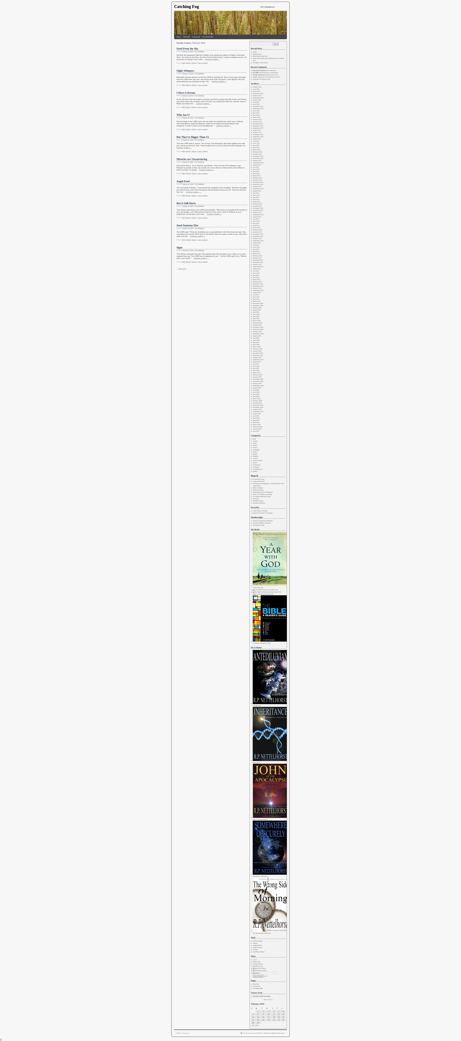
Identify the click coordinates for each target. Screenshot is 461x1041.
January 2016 (257, 154)
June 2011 (256, 273)
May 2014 (256, 197)
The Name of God (264, 79)
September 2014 (258, 189)
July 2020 (256, 102)
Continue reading (212, 59)
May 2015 (256, 171)
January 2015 (257, 180)
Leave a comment (203, 63)
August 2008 (257, 336)
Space (255, 463)
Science (255, 458)
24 (268, 1020)
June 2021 (256, 89)
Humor (255, 447)
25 (274, 1020)
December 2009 (258, 303)
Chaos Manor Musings (260, 511)
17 (268, 1017)
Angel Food (182, 181)
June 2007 (256, 366)
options (265, 976)
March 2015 (257, 176)
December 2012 (258, 234)
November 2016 (258, 135)
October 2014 (257, 186)
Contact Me (196, 37)
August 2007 (257, 362)
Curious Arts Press (259, 481)
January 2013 (257, 232)
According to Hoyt (258, 479)
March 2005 (257, 425)
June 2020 (256, 104)
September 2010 (258, 290)
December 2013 (258, 208)
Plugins (255, 943)
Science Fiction (258, 460)
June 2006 (256, 392)
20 (283, 1017)
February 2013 (257, 230)
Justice (255, 52)
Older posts (181, 269)
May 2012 (256, 249)
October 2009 (257, 308)
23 (263, 1020)
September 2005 (258, 412)
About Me (186, 37)
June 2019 (256, 111)
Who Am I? (183, 114)
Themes (255, 950)
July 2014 (256, 193)
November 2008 (258, 329)
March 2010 (257, 301)
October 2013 (257, 212)
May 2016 (256, 145)
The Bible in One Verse (260, 63)
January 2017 (257, 132)
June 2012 (256, 247)
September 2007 (258, 360)
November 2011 (258, 262)
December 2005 (258, 405)
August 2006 (257, 388)
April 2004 (256, 431)
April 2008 (256, 344)
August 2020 (257, 100)
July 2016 (256, 141)
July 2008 (256, 338)
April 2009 (256, 318)
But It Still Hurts (186, 203)
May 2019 (256, 113)
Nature (255, 452)
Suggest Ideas (257, 945)
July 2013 (256, 219)
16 (263, 1017)
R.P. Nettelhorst (199, 51)
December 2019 (258, 106)
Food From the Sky (187, 48)
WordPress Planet (258, 952)
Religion (188, 63)
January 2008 (257, 351)
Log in (255, 960)
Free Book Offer (207, 37)
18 (274, 1017)
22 (258, 1020)
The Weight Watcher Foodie (262, 496)
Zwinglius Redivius (259, 503)
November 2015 (258, 158)
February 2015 (257, 178)
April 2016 (256, 147)
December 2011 (258, 260)
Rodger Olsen (257, 77)
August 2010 (257, 292)
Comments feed (258, 964)
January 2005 (257, 429)
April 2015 (256, 173)
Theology (194, 63)
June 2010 (256, 297)
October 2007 (257, 357)
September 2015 (258, 163)
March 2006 (257, 399)
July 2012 (256, 245)
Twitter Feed (256, 993)
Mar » (257, 1025)
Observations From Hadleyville (263, 492)
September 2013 (258, 215)
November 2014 (258, 184)
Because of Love (272, 75)
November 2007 (258, 355)
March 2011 (256, 280)
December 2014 (258, 182)
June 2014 (256, 195)
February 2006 (257, 401)
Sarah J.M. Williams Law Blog (262, 494)
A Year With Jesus (272, 590)
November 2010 (258, 286)
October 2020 (257, 96)
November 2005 (258, 407)
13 (283, 1014)
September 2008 (258, 334)
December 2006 (258, 379)
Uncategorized (257, 469)
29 (258, 1023)
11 (274, 1014)
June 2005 (256, 418)
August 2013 (257, 217)
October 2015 (257, 160)
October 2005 (257, 409)
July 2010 (256, 295)
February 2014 (257, 204)
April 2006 (256, 396)
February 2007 (257, 375)
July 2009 (256, 312)
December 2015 (258, 156)
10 (268, 1014)
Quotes (255, 454)
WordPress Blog (258, 501)
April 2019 (256, 115)
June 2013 (256, 221)
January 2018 (257, 122)
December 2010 (258, 284)
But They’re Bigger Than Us (192, 137)
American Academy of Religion (263, 521)
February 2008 (257, 349)
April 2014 (256, 199)
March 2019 (257, 117)
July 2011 (256, 271)
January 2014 (257, 206)
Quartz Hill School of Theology (263, 513)
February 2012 (257, 256)
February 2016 (257, 152)
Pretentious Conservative (270, 73)
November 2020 (258, 93)
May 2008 (256, 342)
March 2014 (257, 202)
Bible (183, 63)
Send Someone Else (187, 225)
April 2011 (256, 277)
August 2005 (257, 414)
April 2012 (256, 251)
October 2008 (257, 331)
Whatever (256, 499)
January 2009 (257, 325)
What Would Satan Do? (260, 56)
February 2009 (257, 323)
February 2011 (257, 282)
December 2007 (258, 353)
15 (258, 1017)
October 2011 (257, 264)
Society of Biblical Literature (262, 523)
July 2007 (256, 364)
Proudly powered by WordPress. (253, 1033)
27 (283, 1020)
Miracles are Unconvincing (191, 159)
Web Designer (269, 999)
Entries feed (257, 962)
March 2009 (257, 321)
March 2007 (257, 373)
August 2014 (257, 191)
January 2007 (257, 377)
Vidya (254, 79)
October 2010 (257, 288)
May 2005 (256, 420)
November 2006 (258, 381)
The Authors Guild (258, 525)
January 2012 (257, 258)
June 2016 (256, 143)
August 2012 (257, 243)
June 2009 (256, 314)
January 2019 (257, 119)
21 (253, 1020)
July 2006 (256, 390)
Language (256, 450)
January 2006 (257, 403)
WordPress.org (257, 966)
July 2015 (256, 167)
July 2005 (256, 416)
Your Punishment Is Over (272, 77)
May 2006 (256, 394)
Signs (179, 247)
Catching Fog (186, 6)
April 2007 (256, 370)
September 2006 (258, 386)
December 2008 (258, 327)
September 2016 (258, 137)
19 (278, 1017)
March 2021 (257, 91)
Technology (256, 465)
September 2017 (258, 128)
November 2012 (258, 236)
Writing (255, 471)
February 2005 (257, 427)
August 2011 (257, 269)
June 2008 (256, 340)
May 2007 (256, 368)
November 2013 (258, 210)
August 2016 (257, 139)
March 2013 (257, 228)
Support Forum (257, 947)
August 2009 (257, 310)
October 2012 (257, 238)
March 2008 (257, 347)
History (255, 445)
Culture (255, 441)
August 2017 (257, 130)
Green (255, 443)
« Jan (252, 1025)
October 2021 (257, 87)
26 (278, 1020)
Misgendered (257, 54)
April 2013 (256, 225)
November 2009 (258, 305)
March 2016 (257, 150)
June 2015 (256, 169)
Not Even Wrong (258, 490)
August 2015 (257, 165)
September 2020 (258, 98)
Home (179, 37)
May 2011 (256, 275)
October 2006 (257, 383)
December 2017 (258, 124)
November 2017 (258, 126)
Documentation (258, 941)
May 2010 (256, 299)
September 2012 (258, 241)
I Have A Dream (185, 92)
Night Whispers (185, 70)
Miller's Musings (258, 488)
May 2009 (256, 316)
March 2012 (257, 254)
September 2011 (258, 267)
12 (278, 1014)
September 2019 (258, 109)
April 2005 (256, 422)
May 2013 (256, 223)
